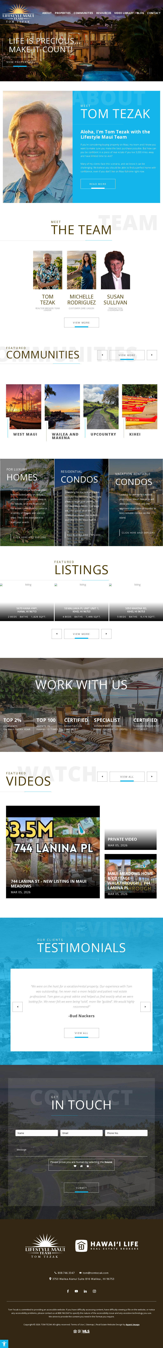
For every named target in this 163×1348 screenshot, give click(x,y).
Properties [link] (63, 13)
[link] (4, 1344)
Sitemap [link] (90, 1324)
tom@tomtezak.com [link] (96, 1273)
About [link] (47, 13)
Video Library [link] (124, 13)
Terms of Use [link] (77, 1324)
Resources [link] (103, 13)
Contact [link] (154, 13)
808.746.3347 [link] (66, 1273)
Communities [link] (83, 13)
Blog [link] (140, 13)
